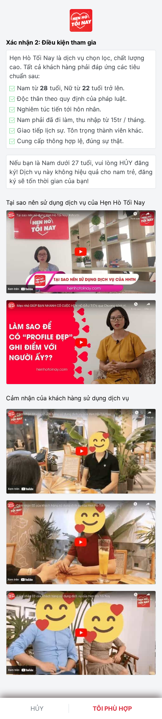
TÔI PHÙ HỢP (112, 708)
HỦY (37, 708)
